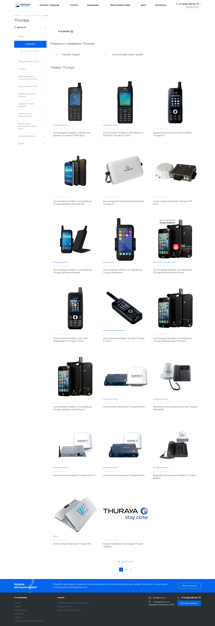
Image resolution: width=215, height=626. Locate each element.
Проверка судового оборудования (73, 603)
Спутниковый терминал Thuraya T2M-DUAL (173, 202)
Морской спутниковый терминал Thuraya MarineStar (175, 408)
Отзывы (17, 606)
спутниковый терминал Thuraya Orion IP (74, 475)
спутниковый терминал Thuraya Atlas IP (124, 475)
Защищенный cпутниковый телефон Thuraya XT (172, 134)
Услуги (60, 597)
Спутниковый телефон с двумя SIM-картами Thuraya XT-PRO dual (71, 134)
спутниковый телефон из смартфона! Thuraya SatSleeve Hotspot (72, 271)
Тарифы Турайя (71, 54)
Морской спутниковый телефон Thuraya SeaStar (174, 476)
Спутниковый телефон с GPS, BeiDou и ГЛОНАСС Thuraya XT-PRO (123, 134)
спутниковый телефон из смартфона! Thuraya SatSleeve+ (122, 271)
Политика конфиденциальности (28, 621)
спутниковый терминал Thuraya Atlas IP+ (124, 407)
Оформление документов (69, 610)
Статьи (17, 603)
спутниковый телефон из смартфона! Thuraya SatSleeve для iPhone (172, 271)
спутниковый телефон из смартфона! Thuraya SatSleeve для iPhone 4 (172, 339)
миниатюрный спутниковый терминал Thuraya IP (123, 202)
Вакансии (18, 614)
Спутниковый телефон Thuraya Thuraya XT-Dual (123, 339)
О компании (20, 597)
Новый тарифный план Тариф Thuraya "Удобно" (123, 545)
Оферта (17, 617)
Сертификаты (20, 610)
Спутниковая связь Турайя (128, 54)
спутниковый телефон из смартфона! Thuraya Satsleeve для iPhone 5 (72, 408)
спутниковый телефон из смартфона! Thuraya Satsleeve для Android (72, 202)
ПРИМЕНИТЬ (30, 44)
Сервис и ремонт (65, 606)
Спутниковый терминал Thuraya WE (72, 544)
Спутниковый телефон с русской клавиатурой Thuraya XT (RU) (70, 339)
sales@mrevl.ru (159, 598)
